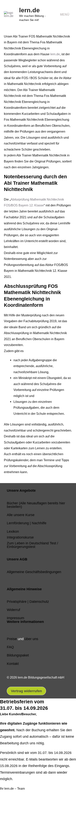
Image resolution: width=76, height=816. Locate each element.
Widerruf (13, 610)
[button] (9, 805)
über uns (31, 639)
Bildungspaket (18, 655)
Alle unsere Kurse (20, 515)
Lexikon (13, 531)
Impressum (15, 618)
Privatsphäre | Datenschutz (28, 601)
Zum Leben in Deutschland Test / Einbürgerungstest (32, 545)
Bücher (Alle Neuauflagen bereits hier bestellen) (36, 505)
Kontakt (13, 664)
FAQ (10, 647)
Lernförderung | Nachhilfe (26, 523)
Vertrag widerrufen (26, 691)
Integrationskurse (20, 537)
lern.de (29, 10)
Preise (12, 639)
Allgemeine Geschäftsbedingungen (34, 572)
